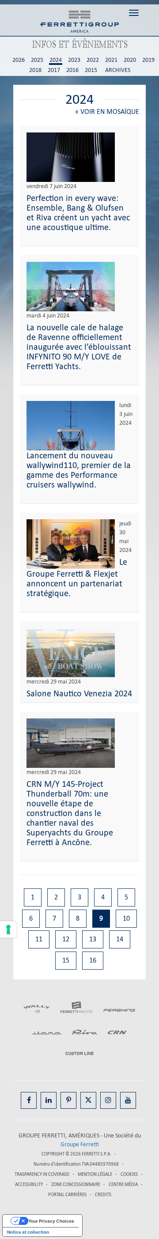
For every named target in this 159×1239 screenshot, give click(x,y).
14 (119, 939)
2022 (93, 60)
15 (65, 960)
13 (92, 939)
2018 (35, 70)
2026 (18, 60)
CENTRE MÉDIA (123, 1184)
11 (38, 939)
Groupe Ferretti (80, 1144)
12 (65, 939)
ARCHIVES (117, 70)
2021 (111, 60)
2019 (148, 60)
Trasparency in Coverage (42, 1174)
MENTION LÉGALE (95, 1174)
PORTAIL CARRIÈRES (67, 1194)
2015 (91, 70)
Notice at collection (28, 1232)
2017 (54, 70)
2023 (74, 60)
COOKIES (129, 1174)
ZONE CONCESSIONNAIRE (75, 1184)
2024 (55, 60)
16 (92, 960)
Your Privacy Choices (51, 1221)
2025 (37, 60)
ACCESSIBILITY (29, 1184)
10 (126, 918)
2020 (130, 60)
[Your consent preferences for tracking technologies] (8, 929)
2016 (72, 70)
